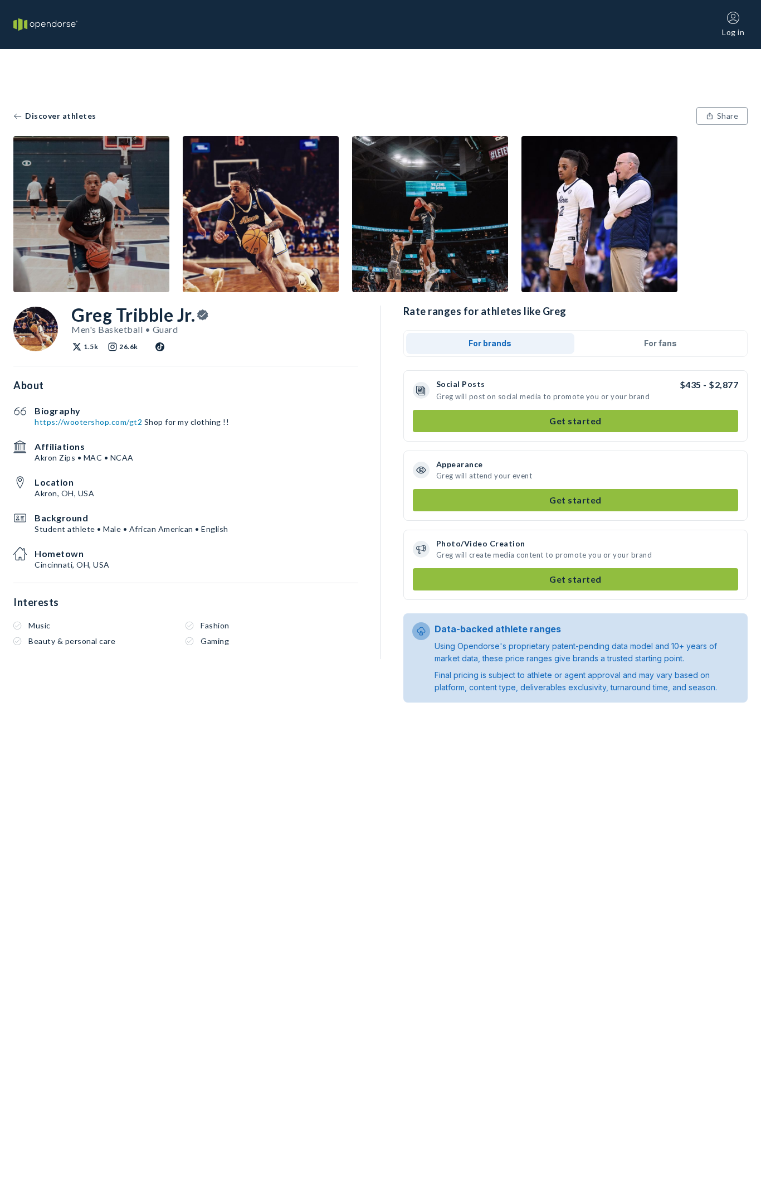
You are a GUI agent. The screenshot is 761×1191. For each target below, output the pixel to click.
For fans (660, 343)
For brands (490, 343)
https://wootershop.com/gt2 (88, 422)
